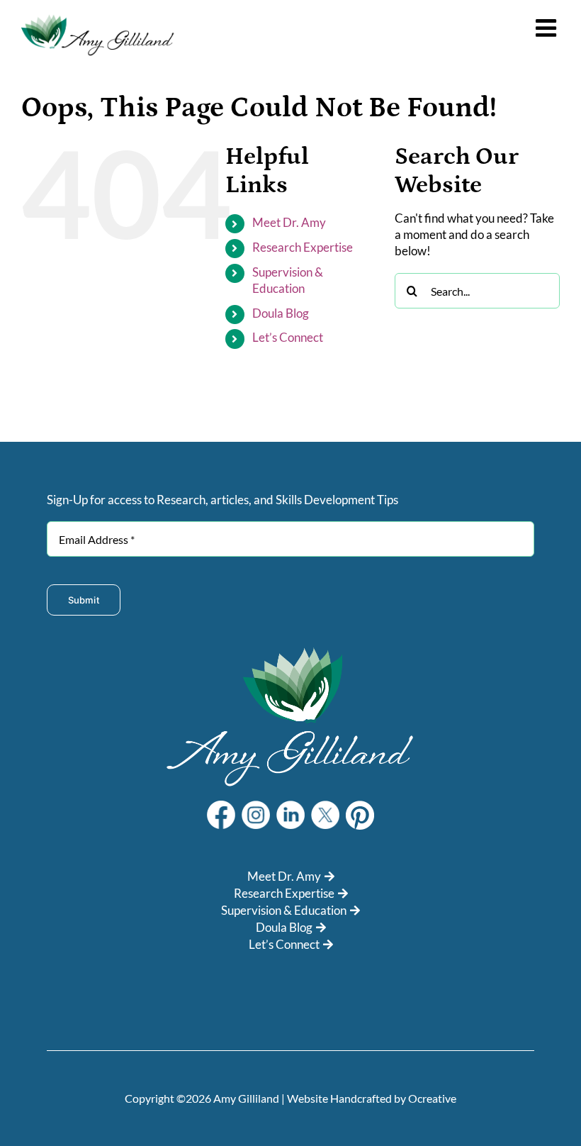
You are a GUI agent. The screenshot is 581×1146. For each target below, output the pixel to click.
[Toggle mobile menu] (548, 28)
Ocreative (432, 1098)
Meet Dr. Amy (289, 222)
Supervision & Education (283, 910)
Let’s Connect (287, 337)
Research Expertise (302, 247)
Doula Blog (280, 313)
